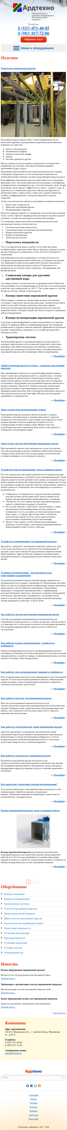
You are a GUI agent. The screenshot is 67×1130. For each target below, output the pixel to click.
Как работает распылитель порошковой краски (26, 755)
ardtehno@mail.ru (13, 1053)
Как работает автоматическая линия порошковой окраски (31, 726)
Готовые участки (13, 947)
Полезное (33, 1107)
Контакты (33, 1110)
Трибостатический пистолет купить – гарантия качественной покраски (32, 367)
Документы (33, 1115)
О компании (33, 1095)
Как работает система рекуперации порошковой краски (30, 614)
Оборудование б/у (13, 952)
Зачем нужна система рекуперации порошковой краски (29, 443)
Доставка (33, 1103)
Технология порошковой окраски (18, 68)
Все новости (59, 1012)
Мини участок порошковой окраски (23, 918)
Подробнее (59, 356)
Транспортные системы (16, 903)
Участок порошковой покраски (20, 908)
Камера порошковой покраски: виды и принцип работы (30, 810)
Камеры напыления (14, 893)
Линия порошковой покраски (19, 913)
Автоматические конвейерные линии (23, 923)
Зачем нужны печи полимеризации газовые (23, 409)
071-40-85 (33, 28)
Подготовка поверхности (17, 928)
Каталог (33, 1099)
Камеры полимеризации (17, 898)
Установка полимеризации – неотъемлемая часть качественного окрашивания (26, 574)
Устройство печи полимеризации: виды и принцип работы (31, 469)
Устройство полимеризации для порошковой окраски (29, 541)
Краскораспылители (14, 937)
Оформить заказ (33, 39)
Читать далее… (8, 978)
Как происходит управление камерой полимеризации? (29, 784)
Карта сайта (33, 1118)
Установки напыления (15, 942)
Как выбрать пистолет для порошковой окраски (26, 698)
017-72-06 (33, 33)
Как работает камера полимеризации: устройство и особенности (28, 644)
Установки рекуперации (16, 933)
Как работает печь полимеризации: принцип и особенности (32, 672)
